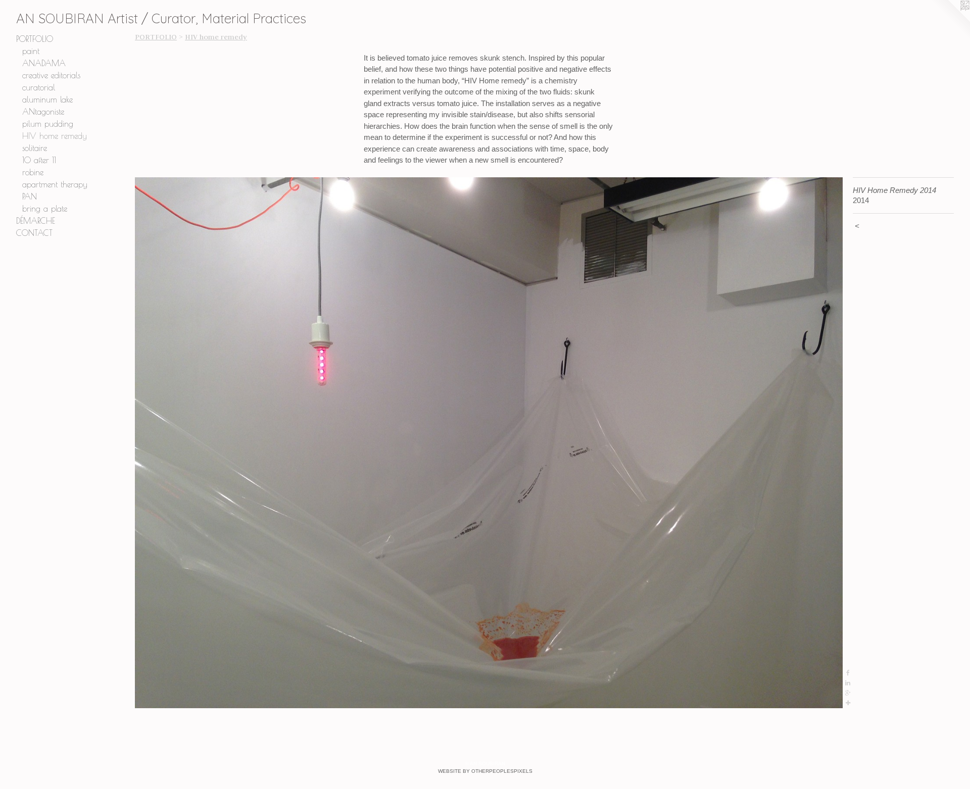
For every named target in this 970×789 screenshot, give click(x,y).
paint (30, 51)
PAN (29, 196)
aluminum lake (47, 99)
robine (32, 172)
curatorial (38, 87)
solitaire (34, 148)
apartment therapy (54, 184)
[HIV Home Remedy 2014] (489, 442)
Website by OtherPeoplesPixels (485, 771)
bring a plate (44, 208)
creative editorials (51, 75)
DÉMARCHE (35, 220)
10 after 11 (39, 160)
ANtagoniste (43, 111)
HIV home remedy (54, 135)
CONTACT (34, 232)
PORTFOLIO (34, 38)
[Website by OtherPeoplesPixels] (950, 20)
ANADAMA (44, 63)
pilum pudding (47, 123)
